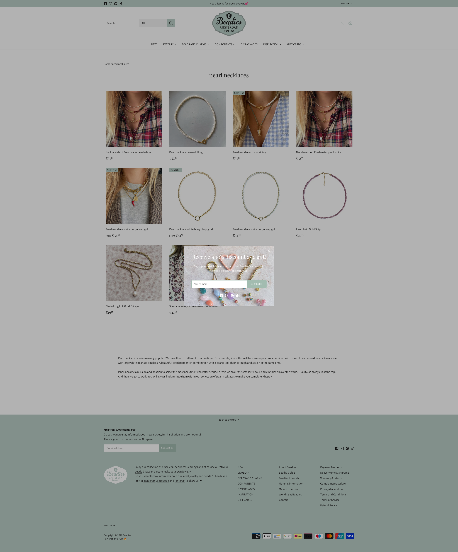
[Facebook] (221, 295)
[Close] (269, 251)
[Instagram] (226, 295)
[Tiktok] (237, 295)
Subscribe (257, 283)
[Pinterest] (232, 295)
